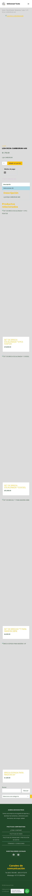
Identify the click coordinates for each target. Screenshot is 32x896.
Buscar (4, 787)
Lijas (4, 146)
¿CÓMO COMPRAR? (16, 830)
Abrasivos (10, 178)
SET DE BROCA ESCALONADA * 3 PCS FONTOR (13, 342)
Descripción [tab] (7, 184)
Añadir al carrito (15, 163)
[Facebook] (14, 855)
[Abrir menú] (28, 3)
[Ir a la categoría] (31, 796)
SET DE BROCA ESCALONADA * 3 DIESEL (15, 486)
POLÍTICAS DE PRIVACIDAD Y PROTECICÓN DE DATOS (16, 839)
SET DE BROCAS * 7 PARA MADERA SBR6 (15, 630)
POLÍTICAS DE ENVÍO (16, 834)
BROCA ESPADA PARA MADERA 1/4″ (13, 774)
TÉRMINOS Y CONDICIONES (16, 843)
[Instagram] (18, 855)
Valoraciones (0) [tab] (8, 188)
